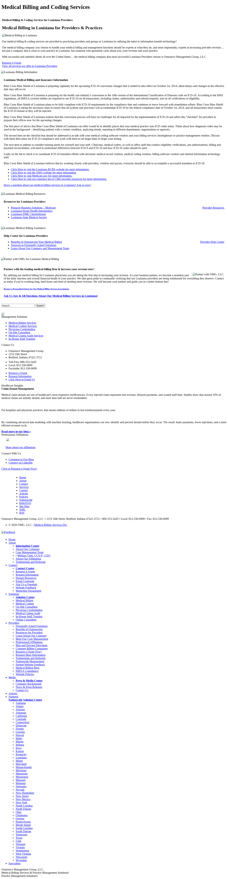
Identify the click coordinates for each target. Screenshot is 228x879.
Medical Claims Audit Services (26, 335)
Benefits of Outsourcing (29, 629)
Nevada (20, 789)
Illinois (19, 741)
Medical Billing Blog (27, 667)
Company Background (28, 683)
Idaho (19, 738)
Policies (23, 496)
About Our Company (28, 549)
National (13, 696)
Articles (23, 493)
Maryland (21, 763)
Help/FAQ (25, 503)
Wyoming (21, 860)
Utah (18, 840)
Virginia (20, 847)
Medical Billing (24, 600)
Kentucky (21, 754)
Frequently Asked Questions (32, 626)
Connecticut (22, 722)
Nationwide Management (30, 661)
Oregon (20, 818)
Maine (19, 760)
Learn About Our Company (31, 635)
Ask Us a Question (26, 584)
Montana (21, 783)
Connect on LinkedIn (21, 462)
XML (22, 509)
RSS (21, 512)
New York (21, 802)
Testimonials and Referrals (30, 561)
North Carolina (24, 805)
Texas (19, 837)
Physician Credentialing (22, 329)
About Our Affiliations (28, 558)
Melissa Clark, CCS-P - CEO (33, 555)
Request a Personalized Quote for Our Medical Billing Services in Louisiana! (36, 289)
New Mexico (23, 799)
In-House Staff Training (22, 338)
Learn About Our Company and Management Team (40, 248)
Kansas (20, 751)
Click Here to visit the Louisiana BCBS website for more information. (50, 169)
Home (22, 477)
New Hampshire (25, 792)
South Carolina (24, 828)
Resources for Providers (29, 632)
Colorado (21, 719)
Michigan (21, 770)
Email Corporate (25, 581)
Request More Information (30, 654)
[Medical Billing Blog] (2, 313)
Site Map (24, 506)
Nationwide (25, 499)
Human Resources (26, 577)
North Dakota (23, 808)
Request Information (27, 574)
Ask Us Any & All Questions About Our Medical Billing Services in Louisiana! (51, 295)
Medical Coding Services (23, 326)
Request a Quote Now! (29, 651)
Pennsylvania (23, 821)
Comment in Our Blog (21, 459)
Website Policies (25, 674)
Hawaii (20, 735)
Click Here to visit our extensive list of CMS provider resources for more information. (59, 179)
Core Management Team (29, 552)
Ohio (18, 812)
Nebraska (21, 786)
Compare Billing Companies (32, 648)
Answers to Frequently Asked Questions (33, 245)
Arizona (20, 709)
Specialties (14, 863)
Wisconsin (21, 857)
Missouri (20, 780)
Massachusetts (24, 767)
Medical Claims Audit (28, 613)
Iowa (18, 747)
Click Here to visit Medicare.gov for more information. (41, 175)
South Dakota (23, 831)
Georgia (20, 731)
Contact (23, 483)
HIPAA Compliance (27, 670)
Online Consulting (26, 619)
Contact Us (22, 690)
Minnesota (21, 773)
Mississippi (22, 776)
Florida (20, 728)
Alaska (20, 706)
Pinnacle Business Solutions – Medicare (33, 207)
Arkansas (21, 712)
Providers (14, 622)
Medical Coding (25, 603)
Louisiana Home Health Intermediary (32, 210)
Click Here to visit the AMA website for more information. (44, 172)
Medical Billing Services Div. (50, 524)
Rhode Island (23, 824)
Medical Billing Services (22, 322)
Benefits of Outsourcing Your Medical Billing (36, 241)
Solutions (14, 594)
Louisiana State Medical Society (29, 217)
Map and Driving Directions (31, 645)
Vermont (20, 844)
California (21, 715)
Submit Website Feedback (30, 664)
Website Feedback (26, 587)
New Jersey (22, 796)
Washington (22, 850)
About (22, 480)
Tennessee (21, 834)
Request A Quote (11, 62)
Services (24, 487)
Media (12, 677)
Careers (23, 490)
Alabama (21, 703)
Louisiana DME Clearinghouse (28, 214)
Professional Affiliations (29, 642)
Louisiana (21, 757)
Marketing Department (28, 590)
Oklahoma (21, 815)
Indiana (20, 744)
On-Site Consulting (19, 332)
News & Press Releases (29, 687)
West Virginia (23, 853)
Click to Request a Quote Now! (19, 468)
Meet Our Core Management (32, 638)
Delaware (21, 725)
